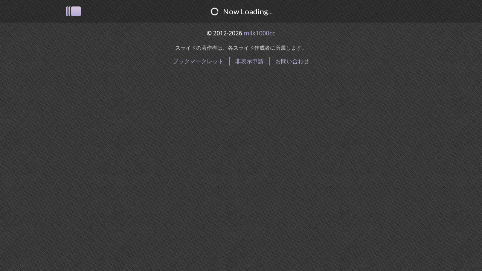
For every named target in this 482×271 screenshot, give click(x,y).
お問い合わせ (292, 61)
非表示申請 (249, 61)
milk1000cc (259, 33)
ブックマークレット (198, 61)
